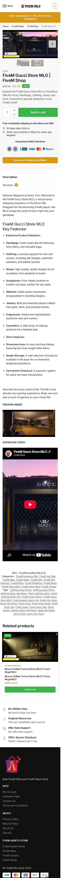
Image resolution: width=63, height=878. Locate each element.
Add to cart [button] (30, 689)
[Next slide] (52, 44)
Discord (7, 832)
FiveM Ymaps (49, 586)
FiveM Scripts (10, 855)
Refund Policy (10, 823)
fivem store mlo (38, 607)
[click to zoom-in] (30, 44)
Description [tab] (10, 177)
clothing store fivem (43, 589)
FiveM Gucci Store (32, 596)
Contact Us (9, 800)
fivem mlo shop (48, 600)
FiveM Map (32, 26)
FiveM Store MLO (31, 586)
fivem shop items (41, 603)
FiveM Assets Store (14, 846)
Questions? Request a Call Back (30, 160)
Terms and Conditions (15, 805)
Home (6, 26)
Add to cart (38, 112)
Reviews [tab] (10, 185)
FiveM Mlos (17, 583)
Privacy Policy (11, 819)
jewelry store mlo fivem (23, 610)
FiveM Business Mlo (27, 576)
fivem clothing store (39, 593)
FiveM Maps (18, 26)
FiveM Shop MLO (11, 586)
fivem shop (24, 603)
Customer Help (11, 796)
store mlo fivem (35, 613)
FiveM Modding (33, 583)
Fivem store (21, 607)
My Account (10, 791)
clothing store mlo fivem (14, 593)
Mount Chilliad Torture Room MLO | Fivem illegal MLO (27, 670)
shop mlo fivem (46, 610)
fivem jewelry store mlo (26, 600)
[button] (55, 6)
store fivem (20, 613)
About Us (8, 828)
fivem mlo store (8, 603)
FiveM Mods (50, 583)
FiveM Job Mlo (47, 576)
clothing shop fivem (20, 589)
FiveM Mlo (36, 579)
